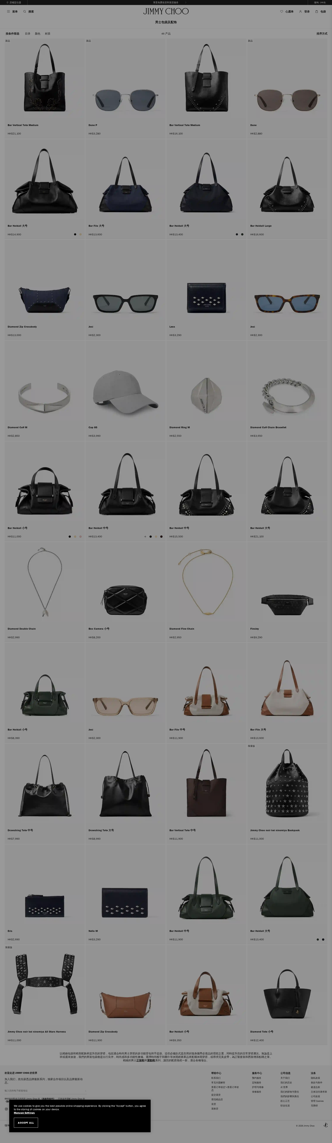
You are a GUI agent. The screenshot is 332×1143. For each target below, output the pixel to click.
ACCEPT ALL (26, 1122)
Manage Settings (24, 1112)
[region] (80, 1116)
